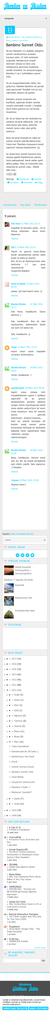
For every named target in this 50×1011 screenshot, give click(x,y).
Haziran (18, 726)
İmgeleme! (14, 926)
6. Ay (22, 37)
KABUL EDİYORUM (39, 1008)
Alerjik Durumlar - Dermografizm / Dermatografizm (24, 570)
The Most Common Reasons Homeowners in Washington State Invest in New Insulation (23, 854)
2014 (14, 674)
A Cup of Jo (15, 827)
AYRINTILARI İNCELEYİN (15, 1008)
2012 (14, 685)
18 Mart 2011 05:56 (34, 388)
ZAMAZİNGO (15, 886)
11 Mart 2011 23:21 (26, 247)
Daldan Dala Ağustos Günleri (22, 867)
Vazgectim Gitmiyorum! (23, 782)
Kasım (17, 700)
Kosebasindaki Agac (25, 610)
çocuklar (14, 40)
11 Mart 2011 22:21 (30, 223)
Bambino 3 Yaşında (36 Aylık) (18, 579)
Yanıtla (14, 238)
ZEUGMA (13, 864)
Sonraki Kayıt (9, 204)
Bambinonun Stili (23, 597)
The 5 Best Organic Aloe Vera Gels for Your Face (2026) (24, 917)
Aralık (17, 694)
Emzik (14, 761)
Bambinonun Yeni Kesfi (23, 756)
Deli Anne (15, 223)
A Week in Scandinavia (19, 829)
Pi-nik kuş (13, 939)
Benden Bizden (14, 37)
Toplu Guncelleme (20, 746)
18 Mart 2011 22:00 (29, 480)
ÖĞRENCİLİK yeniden (18, 941)
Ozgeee (15, 480)
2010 (14, 810)
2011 (14, 690)
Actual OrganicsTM (18, 849)
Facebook (24, 179)
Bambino (28, 37)
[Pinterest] (27, 555)
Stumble (27, 182)
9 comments (23, 40)
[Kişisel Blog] (25, 991)
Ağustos (18, 715)
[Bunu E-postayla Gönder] (7, 174)
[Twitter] (17, 555)
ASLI (13, 247)
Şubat (17, 798)
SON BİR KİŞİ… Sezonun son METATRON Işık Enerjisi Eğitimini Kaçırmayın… (21, 892)
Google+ (14, 182)
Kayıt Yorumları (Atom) (22, 534)
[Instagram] (22, 555)
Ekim (16, 705)
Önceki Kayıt (40, 204)
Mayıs (17, 731)
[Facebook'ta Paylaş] (15, 174)
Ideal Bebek (17, 777)
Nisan (17, 736)
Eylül (16, 710)
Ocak (17, 803)
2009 (14, 815)
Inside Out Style (17, 901)
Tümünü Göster (40, 948)
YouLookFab (15, 837)
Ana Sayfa (25, 204)
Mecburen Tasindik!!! (22, 792)
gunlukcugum (17, 388)
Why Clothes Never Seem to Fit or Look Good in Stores (24, 905)
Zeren (14, 347)
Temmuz (18, 720)
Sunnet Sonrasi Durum (23, 766)
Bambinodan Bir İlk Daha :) (25, 751)
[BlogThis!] (10, 174)
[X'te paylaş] (12, 174)
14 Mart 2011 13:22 (27, 347)
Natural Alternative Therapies (23, 914)
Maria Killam (15, 874)
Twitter (37, 179)
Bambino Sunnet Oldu (24, 45)
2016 (14, 664)
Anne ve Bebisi (18, 283)
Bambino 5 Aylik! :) (21, 787)
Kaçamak (19, 585)
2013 (14, 679)
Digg (40, 182)
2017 (14, 658)
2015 (14, 669)
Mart (16, 741)
